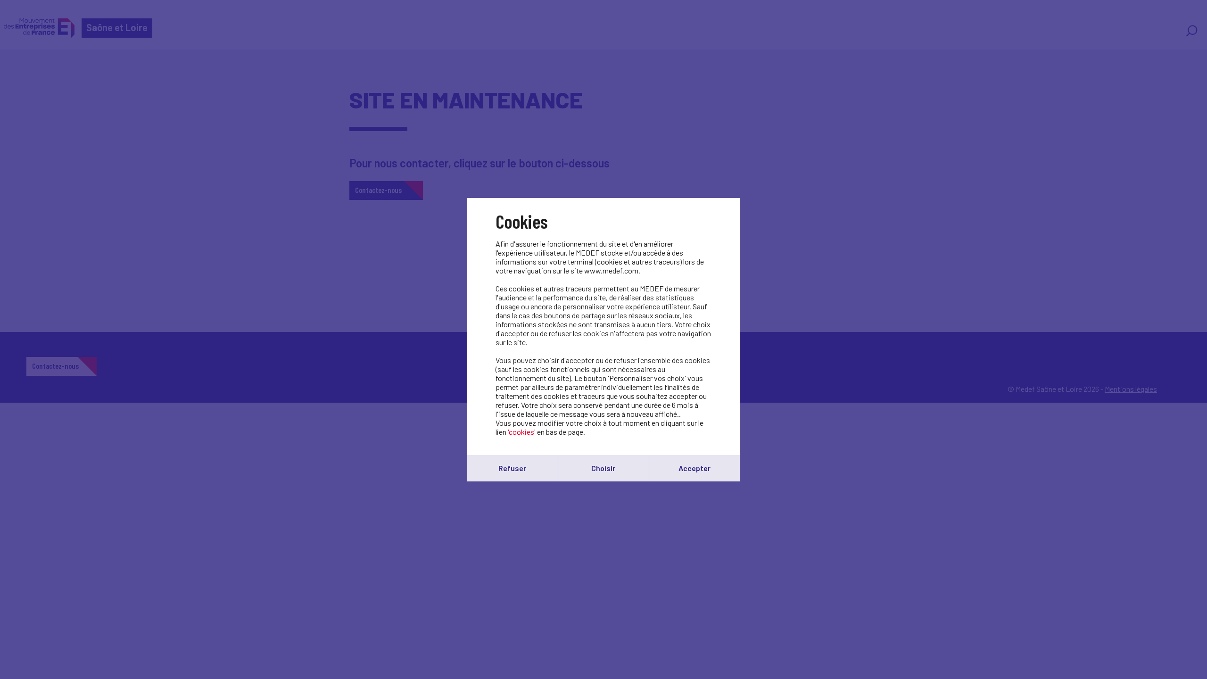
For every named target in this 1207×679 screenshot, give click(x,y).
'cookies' (522, 431)
